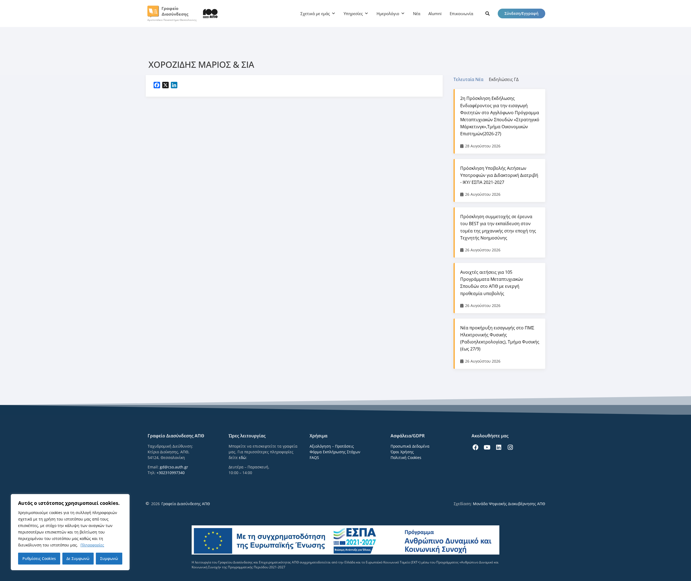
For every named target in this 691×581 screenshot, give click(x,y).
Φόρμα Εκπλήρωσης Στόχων (335, 451)
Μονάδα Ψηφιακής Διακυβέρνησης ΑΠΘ (509, 503)
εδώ (242, 457)
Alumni (435, 13)
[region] (70, 532)
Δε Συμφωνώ (77, 558)
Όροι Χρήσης (402, 451)
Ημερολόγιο (388, 13)
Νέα (416, 13)
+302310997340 (171, 472)
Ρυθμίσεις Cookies (39, 558)
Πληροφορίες (92, 545)
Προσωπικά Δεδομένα (410, 446)
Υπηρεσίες (353, 13)
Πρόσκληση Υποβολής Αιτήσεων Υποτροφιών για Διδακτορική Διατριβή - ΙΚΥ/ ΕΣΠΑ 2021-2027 (499, 175)
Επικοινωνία (461, 13)
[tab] (471, 79)
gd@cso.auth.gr (174, 466)
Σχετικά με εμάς (315, 13)
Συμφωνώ (109, 558)
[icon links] (487, 13)
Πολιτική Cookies (406, 457)
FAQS (314, 457)
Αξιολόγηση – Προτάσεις (332, 446)
